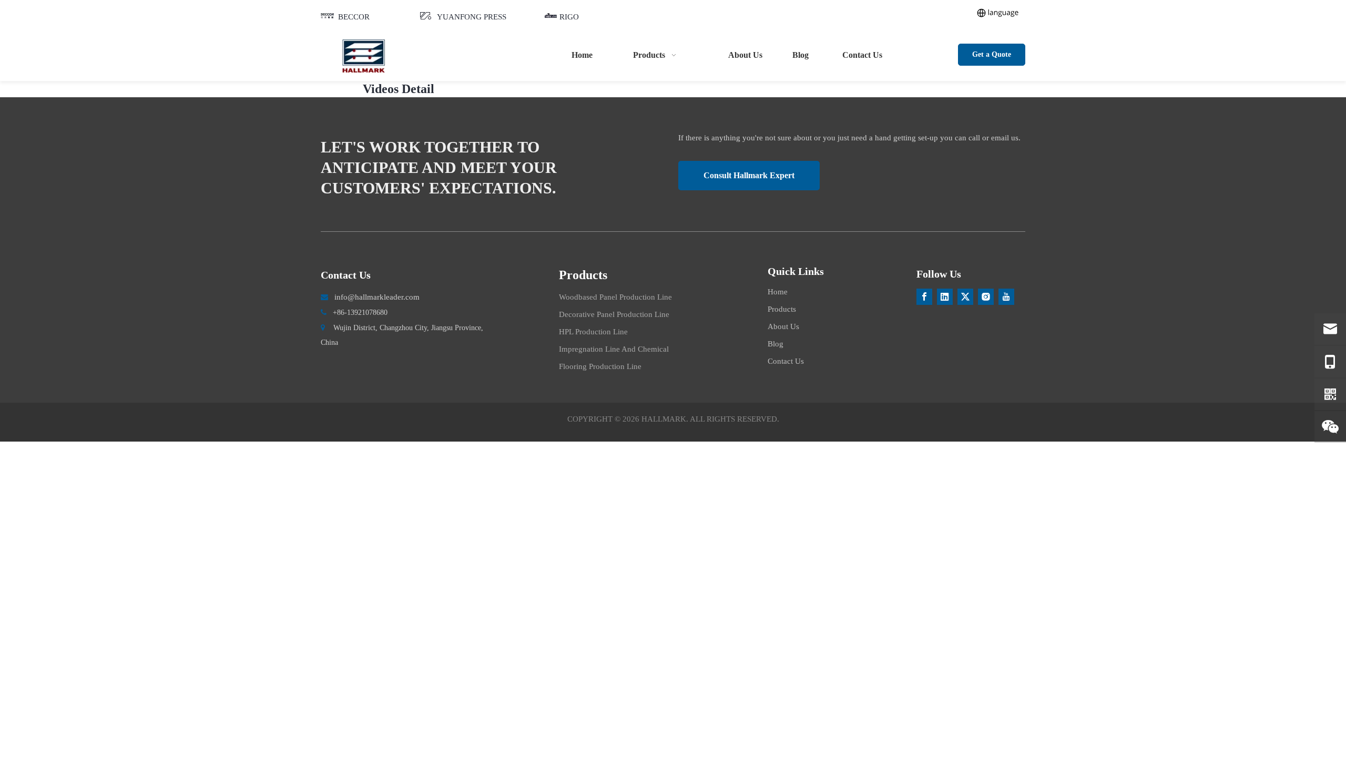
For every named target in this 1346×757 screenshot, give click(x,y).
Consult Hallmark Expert (748, 175)
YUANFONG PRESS (471, 17)
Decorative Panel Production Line (614, 314)
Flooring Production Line (600, 366)
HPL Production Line (593, 332)
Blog (775, 344)
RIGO (569, 17)
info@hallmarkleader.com (377, 297)
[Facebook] (924, 297)
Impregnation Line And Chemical (614, 349)
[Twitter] (965, 297)
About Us (783, 326)
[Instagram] (986, 297)
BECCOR (354, 17)
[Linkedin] (945, 297)
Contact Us (786, 361)
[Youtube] (1006, 297)
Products (782, 309)
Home (778, 292)
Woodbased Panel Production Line (615, 297)
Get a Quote (991, 54)
